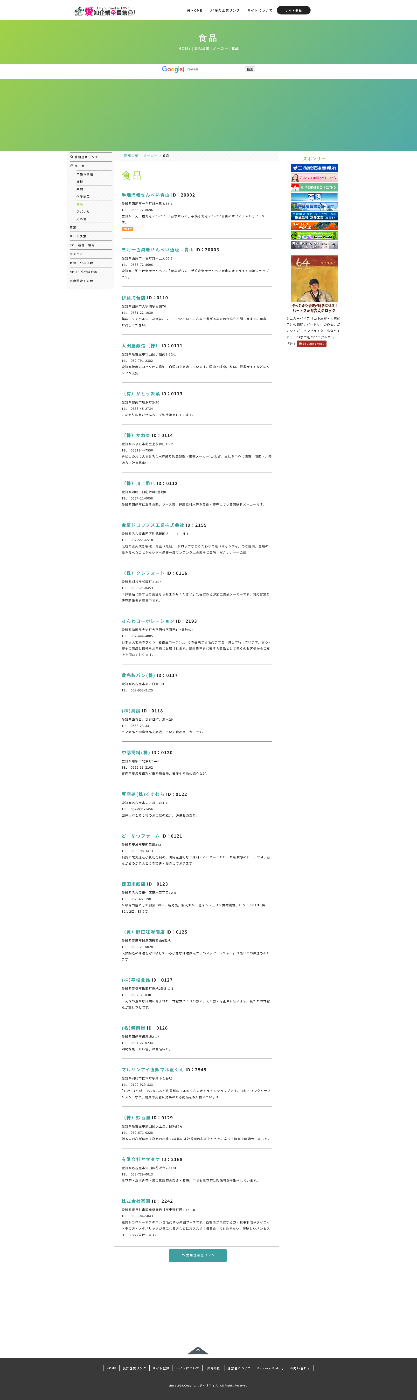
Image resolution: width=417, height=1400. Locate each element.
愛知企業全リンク (200, 1255)
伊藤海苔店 (134, 297)
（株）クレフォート (143, 573)
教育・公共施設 (81, 263)
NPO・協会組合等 (83, 272)
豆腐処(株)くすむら (143, 794)
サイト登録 (293, 10)
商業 (73, 227)
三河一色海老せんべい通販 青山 (158, 249)
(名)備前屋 (134, 1027)
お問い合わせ (300, 1368)
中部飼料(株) (136, 752)
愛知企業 (202, 48)
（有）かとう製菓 (141, 393)
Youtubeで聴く (314, 343)
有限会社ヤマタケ (141, 1159)
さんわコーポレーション (148, 621)
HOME (196, 10)
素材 (79, 189)
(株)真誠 (131, 710)
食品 (79, 204)
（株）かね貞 (136, 435)
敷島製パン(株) (138, 675)
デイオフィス (209, 1385)
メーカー (220, 48)
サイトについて (260, 10)
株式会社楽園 (136, 1201)
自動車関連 (84, 174)
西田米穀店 (134, 884)
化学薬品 (83, 196)
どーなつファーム (141, 836)
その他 (81, 219)
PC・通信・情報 (82, 245)
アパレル (83, 211)
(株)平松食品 (136, 980)
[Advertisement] (208, 115)
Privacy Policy (270, 1368)
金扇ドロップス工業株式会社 (153, 525)
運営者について (239, 1368)
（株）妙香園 (136, 1117)
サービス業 (78, 236)
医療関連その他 (81, 281)
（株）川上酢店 (138, 483)
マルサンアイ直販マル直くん (153, 1069)
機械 (79, 181)
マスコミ (76, 254)
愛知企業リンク (227, 10)
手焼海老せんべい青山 (146, 194)
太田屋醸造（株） (141, 345)
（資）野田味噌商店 (143, 932)
